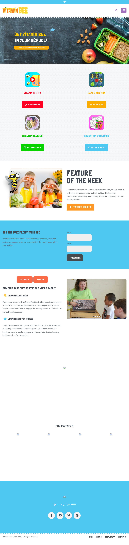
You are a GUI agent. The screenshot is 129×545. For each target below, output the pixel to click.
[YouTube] (60, 515)
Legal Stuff (110, 537)
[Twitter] (68, 515)
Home (91, 537)
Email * (69, 243)
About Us (99, 537)
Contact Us (122, 537)
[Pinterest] (77, 515)
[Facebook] (51, 515)
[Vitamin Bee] (64, 497)
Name (69, 232)
